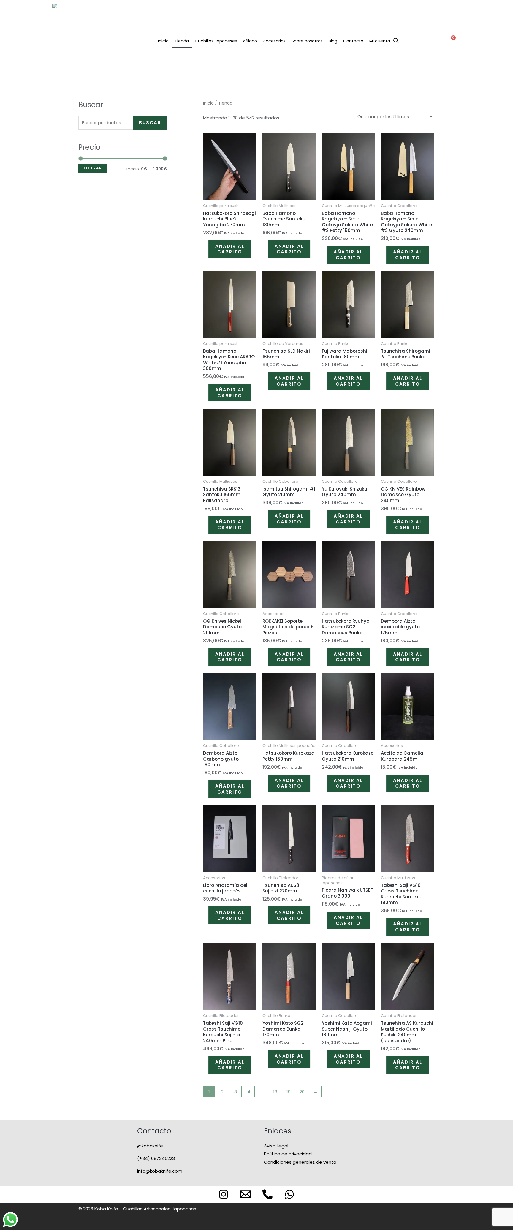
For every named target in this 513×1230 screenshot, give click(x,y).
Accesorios (274, 41)
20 (302, 1092)
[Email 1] (245, 1194)
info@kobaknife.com (159, 1171)
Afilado (250, 41)
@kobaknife (150, 1146)
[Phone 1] (267, 1194)
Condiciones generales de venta (300, 1162)
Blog (333, 41)
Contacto (353, 41)
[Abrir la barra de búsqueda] (396, 40)
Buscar (150, 122)
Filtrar (93, 168)
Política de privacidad (288, 1154)
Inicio (163, 41)
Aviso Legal (276, 1146)
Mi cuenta (379, 41)
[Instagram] (223, 1194)
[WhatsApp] (289, 1194)
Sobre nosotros (307, 41)
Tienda (182, 41)
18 (275, 1092)
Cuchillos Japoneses (216, 41)
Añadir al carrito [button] (229, 249)
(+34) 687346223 (156, 1158)
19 (288, 1092)
